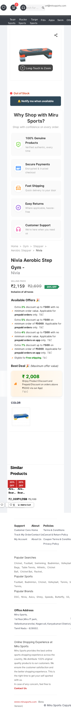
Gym (26, 246)
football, (28, 563)
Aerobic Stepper (21, 250)
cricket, (18, 563)
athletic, (41, 567)
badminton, (54, 563)
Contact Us (37, 534)
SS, (68, 596)
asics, (32, 596)
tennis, (64, 582)
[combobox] (32, 8)
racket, (38, 571)
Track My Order (22, 534)
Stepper (38, 246)
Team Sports (12, 21)
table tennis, (29, 567)
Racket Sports (23, 21)
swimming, (40, 563)
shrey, (40, 596)
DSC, (17, 596)
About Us (36, 539)
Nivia (39, 250)
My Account (20, 539)
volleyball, (53, 582)
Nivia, (24, 596)
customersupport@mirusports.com (48, 6)
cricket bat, (26, 571)
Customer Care (22, 530)
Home (14, 246)
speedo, (49, 596)
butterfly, (60, 596)
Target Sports (34, 21)
